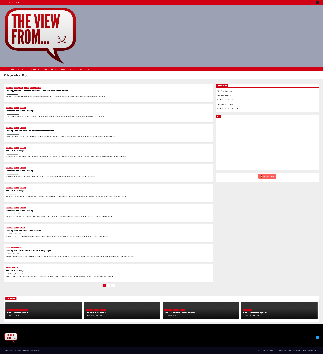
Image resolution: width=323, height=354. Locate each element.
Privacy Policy (84, 69)
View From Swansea (224, 95)
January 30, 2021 (12, 273)
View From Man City (14, 151)
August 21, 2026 (171, 315)
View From (15, 69)
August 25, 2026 (13, 315)
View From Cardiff (301, 350)
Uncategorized (247, 310)
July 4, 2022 (11, 254)
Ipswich (16, 87)
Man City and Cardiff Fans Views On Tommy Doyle (28, 250)
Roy (22, 94)
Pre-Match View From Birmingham (228, 109)
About (25, 69)
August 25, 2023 (12, 174)
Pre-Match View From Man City (19, 111)
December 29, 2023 (13, 114)
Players (54, 69)
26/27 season (11, 310)
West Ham (38, 87)
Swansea (96, 310)
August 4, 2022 (12, 234)
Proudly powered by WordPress (12, 350)
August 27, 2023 (12, 154)
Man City (26, 87)
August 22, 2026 (92, 315)
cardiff (8, 247)
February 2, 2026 (12, 94)
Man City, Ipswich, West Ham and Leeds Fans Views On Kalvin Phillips (37, 91)
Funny (45, 69)
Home (259, 350)
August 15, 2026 (249, 315)
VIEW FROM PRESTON (313, 350)
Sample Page (291, 350)
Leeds (21, 87)
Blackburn (18, 310)
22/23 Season (9, 187)
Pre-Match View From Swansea (227, 100)
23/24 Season (9, 107)
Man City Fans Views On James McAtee (23, 230)
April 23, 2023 (11, 194)
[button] (314, 69)
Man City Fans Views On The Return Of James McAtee (30, 131)
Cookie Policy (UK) (68, 69)
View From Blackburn (224, 91)
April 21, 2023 (11, 214)
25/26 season (9, 87)
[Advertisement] (267, 145)
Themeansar (37, 350)
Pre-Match (35, 69)
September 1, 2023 (13, 134)
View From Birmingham (225, 104)
